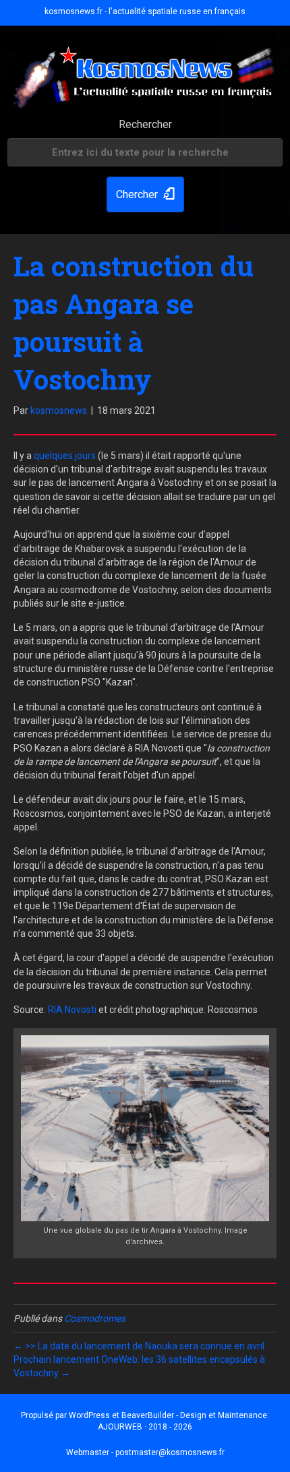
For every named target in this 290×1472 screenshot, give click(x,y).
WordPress (89, 1415)
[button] (145, 194)
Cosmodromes (94, 1318)
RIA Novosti (72, 1009)
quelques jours (65, 455)
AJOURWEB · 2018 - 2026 (145, 1427)
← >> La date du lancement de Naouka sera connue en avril (138, 1346)
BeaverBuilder (147, 1415)
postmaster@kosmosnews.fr (170, 1452)
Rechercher (145, 124)
